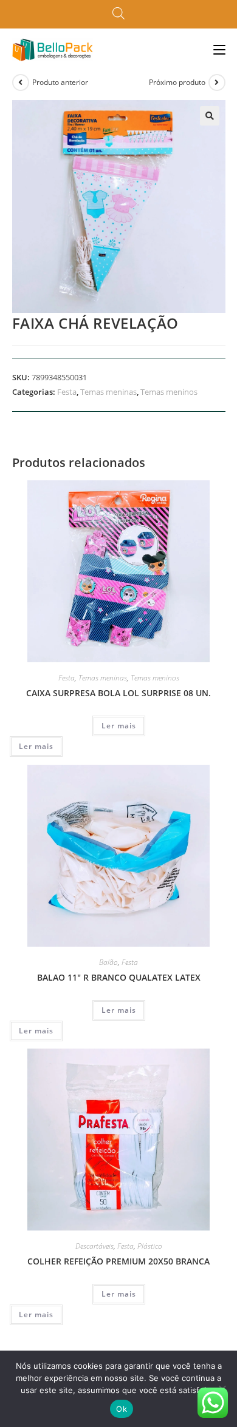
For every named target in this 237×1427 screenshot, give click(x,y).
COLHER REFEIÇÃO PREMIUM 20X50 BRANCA (118, 1261)
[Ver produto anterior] (20, 82)
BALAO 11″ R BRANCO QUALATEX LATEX (119, 977)
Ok (121, 1409)
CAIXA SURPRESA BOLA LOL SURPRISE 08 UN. (118, 693)
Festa (67, 391)
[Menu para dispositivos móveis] (219, 49)
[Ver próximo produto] (216, 82)
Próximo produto (177, 82)
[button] (209, 116)
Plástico (149, 1246)
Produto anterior (60, 82)
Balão (108, 962)
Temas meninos (168, 391)
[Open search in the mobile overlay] (118, 14)
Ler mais (118, 725)
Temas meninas (108, 391)
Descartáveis (94, 1246)
